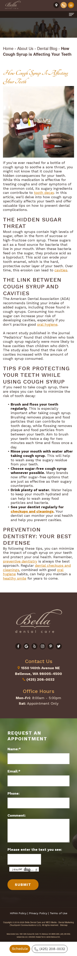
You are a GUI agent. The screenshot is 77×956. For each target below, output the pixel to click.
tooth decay (44, 192)
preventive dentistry (20, 561)
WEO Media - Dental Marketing (60, 922)
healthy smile (14, 578)
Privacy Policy (38, 913)
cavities (60, 270)
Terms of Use (58, 913)
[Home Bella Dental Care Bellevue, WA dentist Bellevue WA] (13, 5)
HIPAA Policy (18, 913)
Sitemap (64, 925)
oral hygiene (47, 324)
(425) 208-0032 (52, 949)
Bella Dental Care (33, 922)
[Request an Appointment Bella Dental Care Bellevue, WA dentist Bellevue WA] (71, 5)
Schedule (20, 948)
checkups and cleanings (32, 511)
